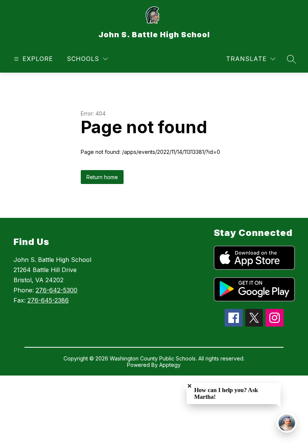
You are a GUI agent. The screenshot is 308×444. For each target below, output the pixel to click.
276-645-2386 (48, 300)
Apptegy (170, 365)
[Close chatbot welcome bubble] (189, 386)
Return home (102, 177)
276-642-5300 (56, 290)
